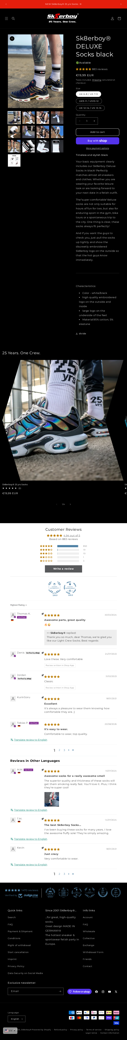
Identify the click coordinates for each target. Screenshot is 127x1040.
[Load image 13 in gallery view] (14, 160)
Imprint (12, 959)
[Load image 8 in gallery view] (57, 132)
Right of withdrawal (19, 945)
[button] (6, 18)
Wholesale (89, 931)
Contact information (109, 1033)
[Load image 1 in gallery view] (14, 117)
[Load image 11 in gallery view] (42, 146)
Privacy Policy (16, 966)
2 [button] (59, 750)
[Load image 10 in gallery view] (28, 146)
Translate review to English (30, 739)
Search (12, 917)
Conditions (14, 938)
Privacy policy (76, 1030)
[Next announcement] (121, 4)
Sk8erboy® (26, 1030)
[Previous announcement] (6, 4)
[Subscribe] (60, 991)
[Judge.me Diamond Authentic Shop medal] (54, 587)
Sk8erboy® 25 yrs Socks (15, 484)
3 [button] (64, 873)
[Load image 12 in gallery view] (57, 146)
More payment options (97, 148)
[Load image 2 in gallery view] (28, 117)
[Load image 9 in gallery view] (14, 146)
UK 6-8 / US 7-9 (88, 94)
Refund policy (60, 1030)
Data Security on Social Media (25, 973)
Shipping (96, 80)
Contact (87, 966)
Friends (87, 959)
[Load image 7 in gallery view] (42, 132)
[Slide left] (56, 504)
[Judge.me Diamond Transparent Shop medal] (70, 587)
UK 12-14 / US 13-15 (90, 108)
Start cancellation (18, 952)
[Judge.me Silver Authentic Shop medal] (90, 892)
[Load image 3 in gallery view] (42, 117)
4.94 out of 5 (72, 535)
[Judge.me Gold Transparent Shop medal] (77, 892)
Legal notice (91, 1033)
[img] (52, 615)
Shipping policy (112, 1030)
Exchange (88, 945)
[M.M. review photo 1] (51, 799)
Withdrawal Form (93, 952)
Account (88, 917)
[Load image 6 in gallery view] (28, 132)
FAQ (10, 924)
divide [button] (82, 333)
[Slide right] (70, 504)
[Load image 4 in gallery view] (57, 117)
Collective (88, 938)
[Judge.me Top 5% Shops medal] (103, 892)
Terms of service (94, 1030)
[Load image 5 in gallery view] (14, 132)
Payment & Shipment (20, 931)
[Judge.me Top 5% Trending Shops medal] (116, 892)
